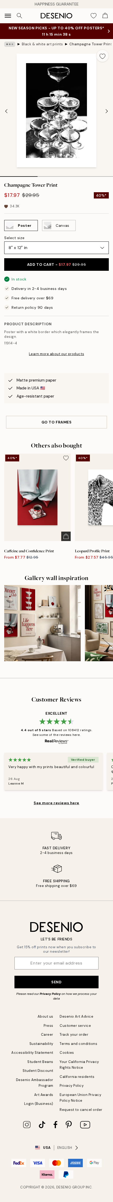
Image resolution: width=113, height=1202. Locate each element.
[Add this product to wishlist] (102, 55)
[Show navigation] (8, 15)
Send (56, 982)
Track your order (74, 1034)
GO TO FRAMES (57, 422)
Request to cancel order (81, 1109)
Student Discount (38, 1070)
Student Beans (40, 1062)
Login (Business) (38, 1103)
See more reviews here (56, 803)
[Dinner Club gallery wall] (42, 623)
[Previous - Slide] (6, 111)
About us (45, 1016)
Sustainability (41, 1043)
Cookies (67, 1052)
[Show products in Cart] (105, 15)
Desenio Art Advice (76, 1016)
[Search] (19, 15)
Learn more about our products (56, 354)
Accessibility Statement (32, 1052)
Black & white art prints (42, 44)
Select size (14, 237)
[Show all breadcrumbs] (9, 44)
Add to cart (56, 264)
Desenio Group (70, 1187)
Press (48, 1025)
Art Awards (43, 1095)
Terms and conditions (78, 1043)
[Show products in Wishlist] (93, 15)
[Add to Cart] (66, 536)
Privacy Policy (50, 994)
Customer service (75, 1025)
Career (47, 1034)
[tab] (19, 175)
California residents (77, 1076)
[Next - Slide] (106, 111)
